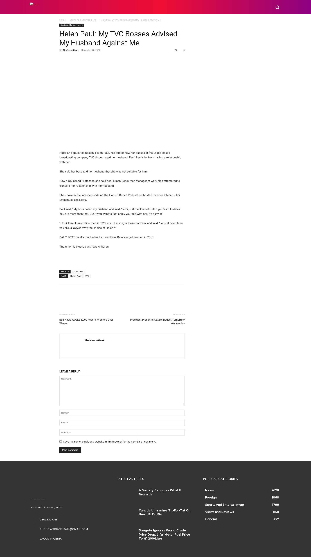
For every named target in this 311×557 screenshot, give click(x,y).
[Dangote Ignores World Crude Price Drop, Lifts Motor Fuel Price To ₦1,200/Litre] (126, 535)
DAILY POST (79, 271)
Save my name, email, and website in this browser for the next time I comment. (109, 441)
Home (62, 19)
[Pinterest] (79, 58)
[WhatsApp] (87, 58)
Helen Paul (75, 276)
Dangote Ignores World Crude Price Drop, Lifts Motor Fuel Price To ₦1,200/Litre (164, 534)
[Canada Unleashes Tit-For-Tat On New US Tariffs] (126, 515)
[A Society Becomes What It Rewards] (126, 495)
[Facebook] (63, 58)
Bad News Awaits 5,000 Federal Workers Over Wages (86, 321)
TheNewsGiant (70, 50)
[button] (277, 7)
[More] (96, 58)
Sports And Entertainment (83, 19)
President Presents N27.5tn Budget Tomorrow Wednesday (157, 321)
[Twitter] (71, 58)
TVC (87, 276)
